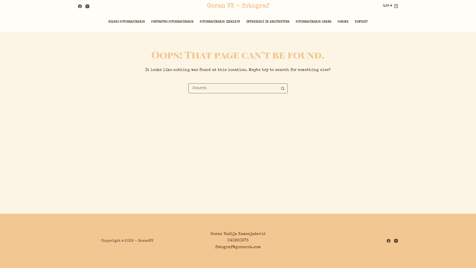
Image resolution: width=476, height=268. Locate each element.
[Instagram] (87, 6)
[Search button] (282, 88)
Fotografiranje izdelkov (220, 22)
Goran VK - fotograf (238, 6)
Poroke (343, 22)
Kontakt (361, 22)
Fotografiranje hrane (313, 22)
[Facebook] (80, 6)
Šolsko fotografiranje (126, 22)
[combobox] (233, 88)
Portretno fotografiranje (172, 22)
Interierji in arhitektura (268, 22)
